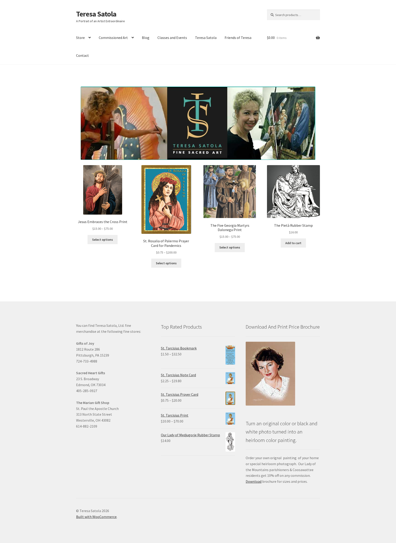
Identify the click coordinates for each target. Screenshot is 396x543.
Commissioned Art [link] (113, 37)
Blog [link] (145, 37)
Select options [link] (102, 239)
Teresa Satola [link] (96, 14)
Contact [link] (82, 55)
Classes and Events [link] (172, 37)
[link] (102, 198)
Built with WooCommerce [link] (96, 516)
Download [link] (253, 481)
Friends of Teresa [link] (238, 37)
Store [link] (80, 37)
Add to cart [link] (293, 243)
